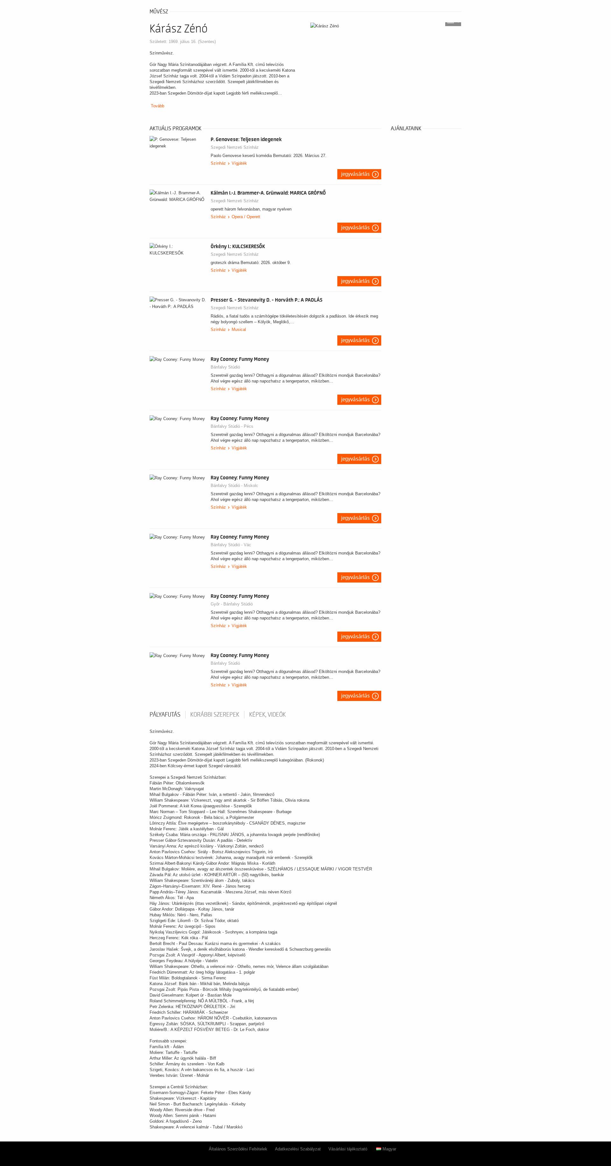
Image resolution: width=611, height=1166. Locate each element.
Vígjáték (239, 163)
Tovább (157, 106)
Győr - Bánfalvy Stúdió (232, 604)
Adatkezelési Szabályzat (298, 1149)
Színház (218, 163)
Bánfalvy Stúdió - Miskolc (234, 485)
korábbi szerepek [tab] (214, 714)
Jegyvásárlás (355, 174)
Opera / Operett (246, 216)
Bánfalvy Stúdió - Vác (231, 544)
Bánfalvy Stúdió (225, 367)
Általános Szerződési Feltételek (238, 1149)
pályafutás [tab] (165, 714)
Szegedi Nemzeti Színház (235, 147)
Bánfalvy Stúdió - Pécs (232, 426)
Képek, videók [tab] (267, 714)
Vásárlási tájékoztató (347, 1149)
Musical (239, 329)
